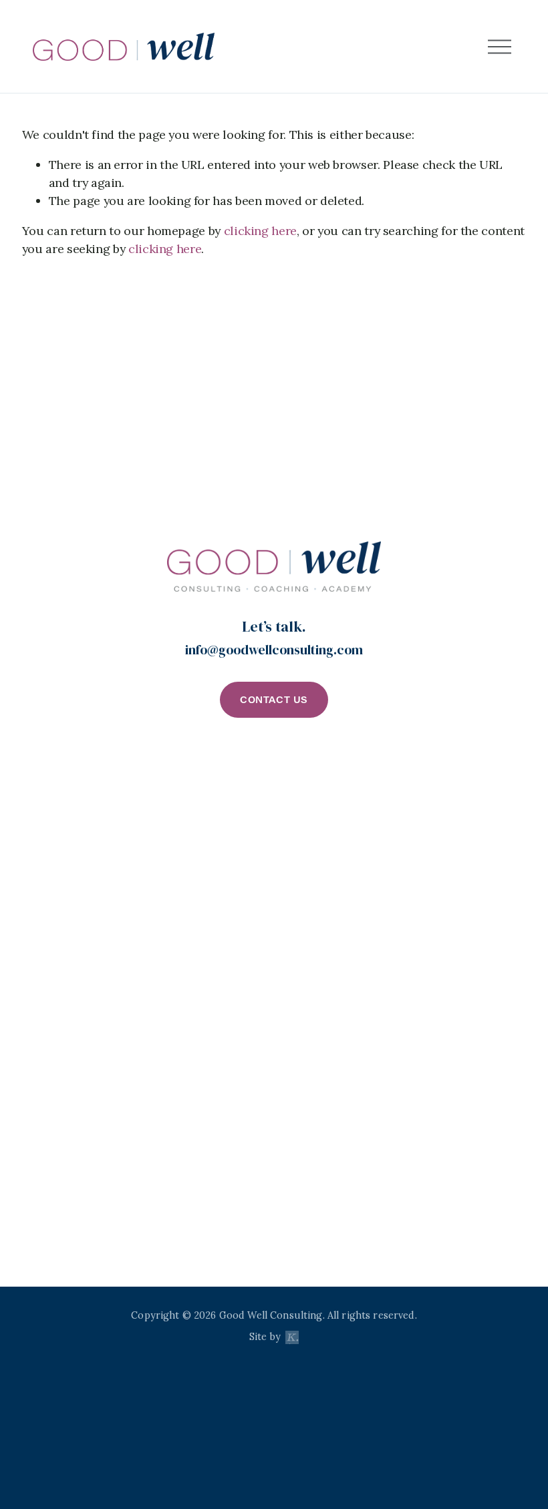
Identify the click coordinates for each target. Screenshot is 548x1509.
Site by (266, 1337)
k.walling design (291, 1343)
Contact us (273, 699)
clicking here (260, 230)
